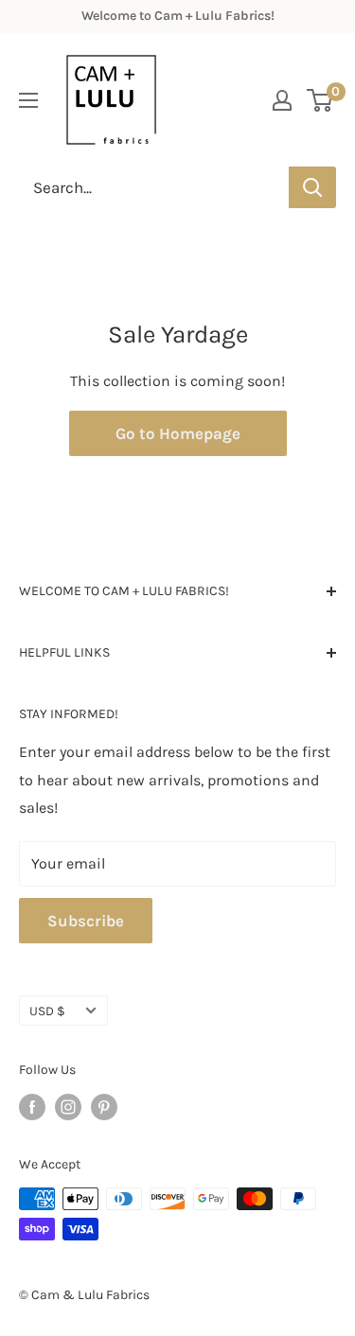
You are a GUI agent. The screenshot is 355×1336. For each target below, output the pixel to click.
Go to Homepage (177, 433)
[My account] (282, 100)
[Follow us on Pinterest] (104, 1107)
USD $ (47, 1011)
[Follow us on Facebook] (32, 1107)
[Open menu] (28, 100)
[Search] (312, 187)
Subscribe (85, 920)
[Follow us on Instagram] (68, 1107)
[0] (320, 100)
